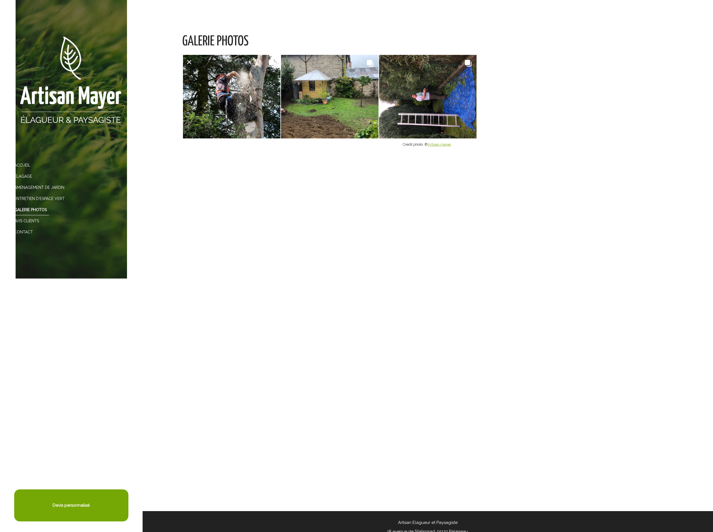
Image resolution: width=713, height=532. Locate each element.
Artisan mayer (439, 144)
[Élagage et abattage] (231, 96)
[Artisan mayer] (71, 80)
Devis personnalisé (71, 505)
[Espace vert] (330, 96)
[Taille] (428, 96)
